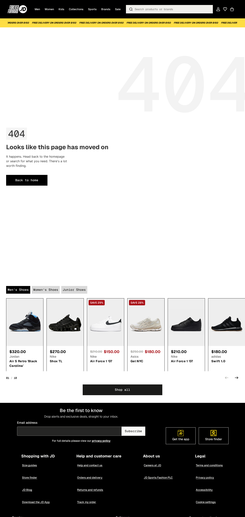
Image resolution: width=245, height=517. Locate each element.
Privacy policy (205, 477)
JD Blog (27, 490)
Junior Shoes (74, 290)
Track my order (86, 502)
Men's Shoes (18, 290)
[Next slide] (236, 378)
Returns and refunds (90, 490)
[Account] (218, 9)
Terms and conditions (209, 465)
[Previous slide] (226, 378)
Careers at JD (152, 465)
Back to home (26, 180)
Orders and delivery (90, 477)
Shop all (122, 390)
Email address (27, 423)
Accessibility (204, 490)
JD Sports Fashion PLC (158, 477)
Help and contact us (90, 465)
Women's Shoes (45, 290)
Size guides (29, 465)
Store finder (29, 477)
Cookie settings (206, 502)
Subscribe (133, 431)
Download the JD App (36, 502)
